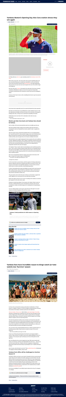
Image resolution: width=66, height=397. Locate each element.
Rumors (19, 1)
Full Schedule (46, 70)
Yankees (18, 88)
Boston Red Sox (27, 83)
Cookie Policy (53, 389)
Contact (33, 388)
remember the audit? (17, 366)
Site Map (43, 391)
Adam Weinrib (11, 21)
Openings (21, 388)
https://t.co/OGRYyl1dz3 (25, 156)
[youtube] (59, 1)
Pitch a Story (21, 389)
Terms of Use (43, 389)
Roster (27, 1)
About (10, 388)
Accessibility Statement (23, 391)
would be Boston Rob (32, 348)
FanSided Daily (11, 389)
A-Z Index (34, 391)
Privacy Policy (34, 389)
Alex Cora (19, 76)
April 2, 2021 (22, 118)
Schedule (23, 1)
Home (10, 256)
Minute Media (8, 394)
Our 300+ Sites (44, 388)
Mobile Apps (53, 388)
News (16, 1)
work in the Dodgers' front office (33, 312)
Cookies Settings (54, 391)
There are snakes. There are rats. (15, 312)
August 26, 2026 (23, 331)
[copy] (14, 24)
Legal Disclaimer (12, 391)
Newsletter (35, 1)
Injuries (31, 1)
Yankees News (14, 256)
